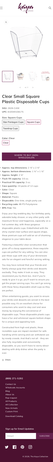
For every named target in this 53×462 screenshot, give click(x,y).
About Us (9, 394)
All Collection (11, 404)
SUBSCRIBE (44, 436)
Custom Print (11, 411)
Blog (7, 391)
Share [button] (8, 360)
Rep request (11, 398)
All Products (11, 401)
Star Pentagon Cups (13, 122)
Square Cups (33, 122)
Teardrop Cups (10, 128)
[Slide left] (20, 87)
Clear (5, 142)
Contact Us (10, 384)
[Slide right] (33, 87)
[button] (50, 8)
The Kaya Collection (39, 456)
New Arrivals (11, 408)
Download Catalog (14, 416)
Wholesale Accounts (15, 387)
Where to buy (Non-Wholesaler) (26, 156)
